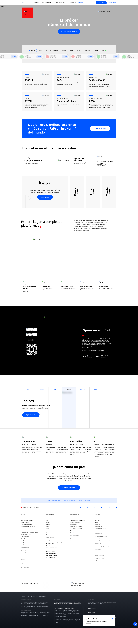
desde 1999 (34, 449)
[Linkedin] (80, 507)
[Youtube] (94, 507)
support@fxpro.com (92, 608)
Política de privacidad (65, 603)
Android (95, 350)
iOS (91, 350)
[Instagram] (109, 507)
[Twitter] (87, 507)
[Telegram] (102, 507)
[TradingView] (116, 507)
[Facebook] (73, 507)
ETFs (55, 478)
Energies (87, 476)
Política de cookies (74, 603)
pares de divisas (60, 476)
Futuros (69, 476)
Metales (80, 476)
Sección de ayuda (83, 501)
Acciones (50, 478)
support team (107, 602)
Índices (74, 476)
